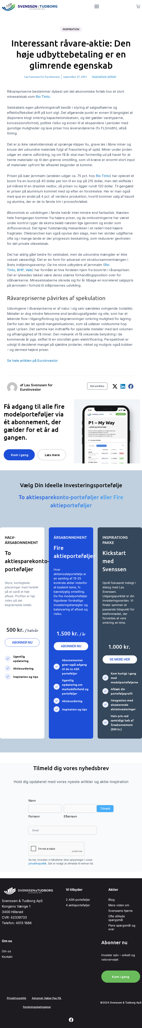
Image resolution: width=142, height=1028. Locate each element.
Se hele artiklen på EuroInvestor (32, 360)
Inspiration (71, 29)
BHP (20, 270)
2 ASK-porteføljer (78, 899)
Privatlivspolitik (16, 998)
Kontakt (7, 957)
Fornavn (34, 816)
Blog (111, 899)
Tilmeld (105, 808)
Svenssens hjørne (120, 911)
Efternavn (70, 816)
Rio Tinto (43, 97)
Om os (6, 951)
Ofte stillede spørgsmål (116, 918)
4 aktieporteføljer (78, 905)
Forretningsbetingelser (37, 1006)
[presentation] (56, 849)
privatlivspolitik (37, 863)
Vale (29, 270)
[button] (115, 386)
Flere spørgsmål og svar (121, 927)
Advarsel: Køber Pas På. (47, 998)
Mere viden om (118, 905)
